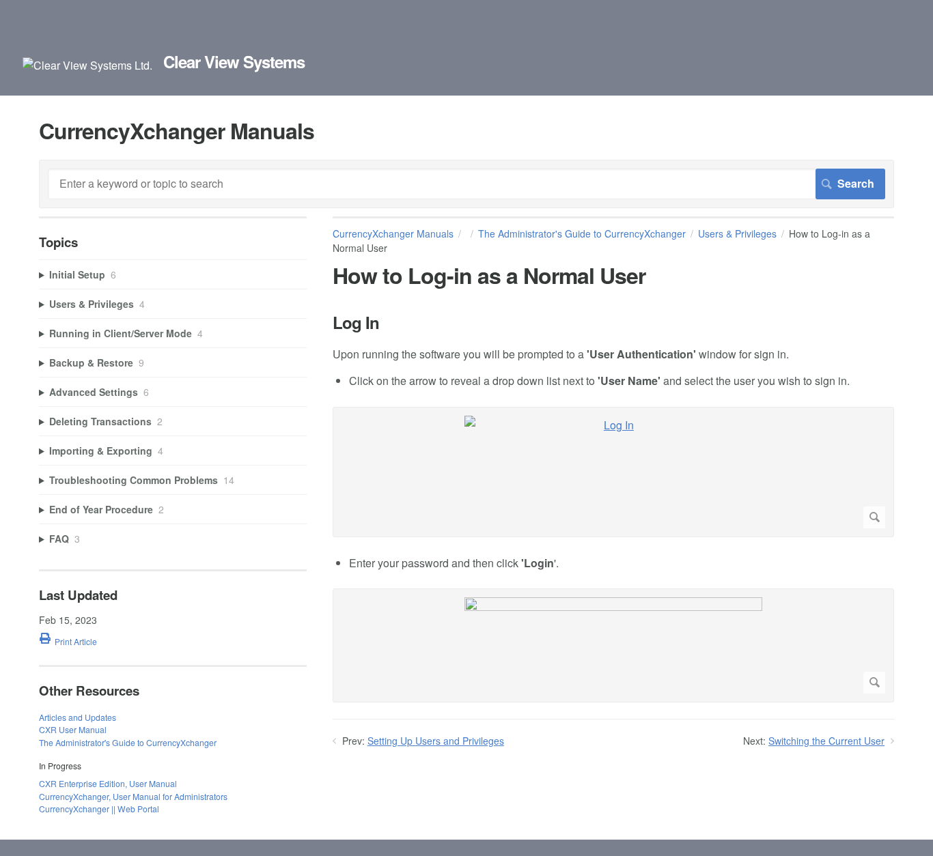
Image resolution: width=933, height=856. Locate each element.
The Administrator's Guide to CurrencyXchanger (582, 233)
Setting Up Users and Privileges (435, 740)
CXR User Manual (73, 729)
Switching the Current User (826, 740)
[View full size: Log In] (613, 472)
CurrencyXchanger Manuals (393, 233)
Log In (356, 322)
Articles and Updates (77, 717)
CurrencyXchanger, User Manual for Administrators (133, 796)
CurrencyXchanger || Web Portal (99, 808)
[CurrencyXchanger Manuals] (87, 65)
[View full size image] (613, 645)
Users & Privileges (737, 233)
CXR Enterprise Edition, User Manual (108, 783)
